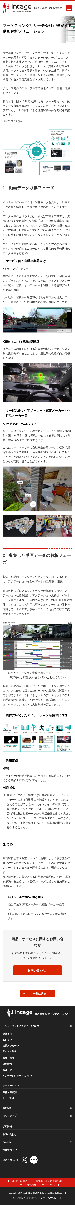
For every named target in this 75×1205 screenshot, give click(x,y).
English (7, 1142)
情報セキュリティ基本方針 (50, 1180)
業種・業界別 (10, 1092)
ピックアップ (10, 1115)
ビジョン (7, 1039)
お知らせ (7, 1070)
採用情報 (7, 1064)
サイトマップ (49, 1184)
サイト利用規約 (28, 1184)
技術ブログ (8, 1150)
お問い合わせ (37, 970)
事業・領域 (8, 1058)
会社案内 (7, 1033)
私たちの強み (10, 1051)
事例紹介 (7, 1108)
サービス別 (8, 1098)
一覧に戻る (39, 993)
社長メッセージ (11, 1045)
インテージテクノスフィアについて (21, 1026)
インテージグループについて (18, 1075)
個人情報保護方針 (21, 1180)
